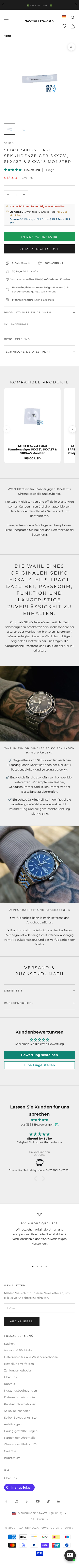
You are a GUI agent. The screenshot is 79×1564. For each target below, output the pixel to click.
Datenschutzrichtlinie (19, 1397)
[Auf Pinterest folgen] (27, 1501)
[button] (13, 170)
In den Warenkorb (39, 236)
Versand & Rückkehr (18, 1350)
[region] (39, 1235)
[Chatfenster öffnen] (70, 1555)
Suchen (9, 1343)
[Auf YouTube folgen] (38, 1501)
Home (8, 35)
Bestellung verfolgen (19, 1364)
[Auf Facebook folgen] (6, 1501)
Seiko (9, 143)
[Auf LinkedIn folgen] (59, 1501)
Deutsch (38, 1519)
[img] (39, 1120)
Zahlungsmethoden (18, 1370)
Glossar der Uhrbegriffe (20, 1444)
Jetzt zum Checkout (39, 248)
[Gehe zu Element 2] (22, 129)
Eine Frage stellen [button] (39, 1065)
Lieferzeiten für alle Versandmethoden (31, 1357)
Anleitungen (12, 1424)
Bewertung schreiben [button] (39, 1055)
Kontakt (9, 1384)
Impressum (12, 1458)
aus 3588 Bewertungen (37, 1124)
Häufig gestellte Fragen (20, 1431)
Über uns (10, 1377)
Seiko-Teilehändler (17, 1411)
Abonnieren (22, 1321)
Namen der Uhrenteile (19, 1438)
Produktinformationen (20, 1404)
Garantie (10, 1451)
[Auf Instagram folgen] (17, 1501)
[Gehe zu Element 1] (9, 129)
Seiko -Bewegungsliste (20, 1417)
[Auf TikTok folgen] (48, 1501)
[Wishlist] (65, 25)
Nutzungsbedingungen (20, 1390)
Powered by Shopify (57, 1527)
